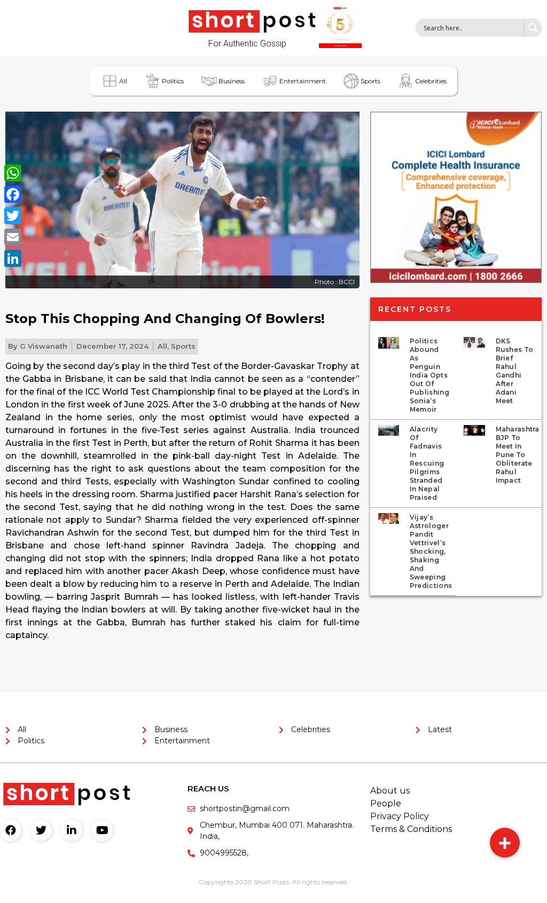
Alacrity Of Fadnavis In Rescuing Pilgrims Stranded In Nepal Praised (427, 463)
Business (231, 81)
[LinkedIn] (13, 258)
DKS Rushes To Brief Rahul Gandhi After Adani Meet (515, 371)
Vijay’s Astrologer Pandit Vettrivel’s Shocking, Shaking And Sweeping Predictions (431, 551)
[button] (505, 843)
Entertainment (302, 81)
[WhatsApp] (13, 173)
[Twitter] (41, 830)
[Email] (13, 237)
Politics (173, 81)
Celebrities (431, 81)
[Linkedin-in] (71, 830)
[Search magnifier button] (532, 28)
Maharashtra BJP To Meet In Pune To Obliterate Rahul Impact (518, 454)
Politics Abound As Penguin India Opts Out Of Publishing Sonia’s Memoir (429, 375)
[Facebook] (10, 830)
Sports (370, 81)
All (123, 81)
